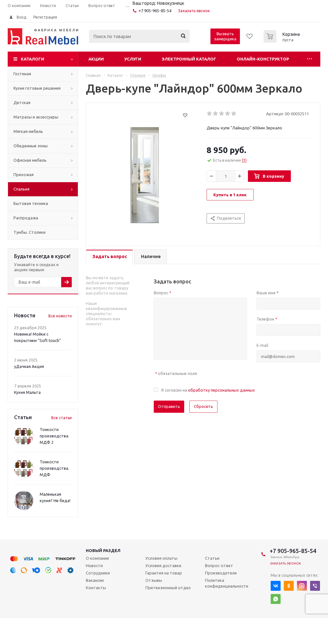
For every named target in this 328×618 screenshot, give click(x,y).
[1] (210, 113)
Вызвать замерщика (225, 36)
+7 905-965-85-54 (154, 10)
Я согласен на (208, 390)
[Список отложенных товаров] (250, 38)
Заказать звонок (194, 11)
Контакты (96, 587)
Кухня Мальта (27, 392)
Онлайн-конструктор (263, 59)
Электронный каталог (189, 59)
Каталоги (32, 59)
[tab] (109, 256)
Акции (96, 59)
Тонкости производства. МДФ (54, 468)
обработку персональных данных (221, 390)
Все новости (60, 316)
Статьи (212, 558)
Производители (221, 573)
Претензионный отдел (168, 587)
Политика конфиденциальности (226, 583)
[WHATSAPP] (276, 599)
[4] (228, 113)
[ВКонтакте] (276, 586)
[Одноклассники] (289, 586)
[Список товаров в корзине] (282, 40)
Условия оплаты (161, 558)
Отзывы (153, 580)
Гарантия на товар (163, 573)
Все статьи (61, 418)
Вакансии (95, 580)
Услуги (132, 59)
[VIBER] (315, 586)
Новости (94, 565)
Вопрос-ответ (219, 565)
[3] (222, 113)
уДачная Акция (29, 366)
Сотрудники (98, 573)
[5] (234, 113)
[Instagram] (302, 586)
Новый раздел (103, 550)
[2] (216, 113)
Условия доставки (163, 565)
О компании (97, 558)
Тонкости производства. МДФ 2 (54, 435)
